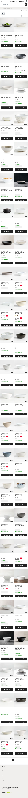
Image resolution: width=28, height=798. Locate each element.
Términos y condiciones (7, 778)
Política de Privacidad (6, 782)
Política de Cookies (6, 780)
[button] (14, 4)
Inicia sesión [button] (21, 1)
